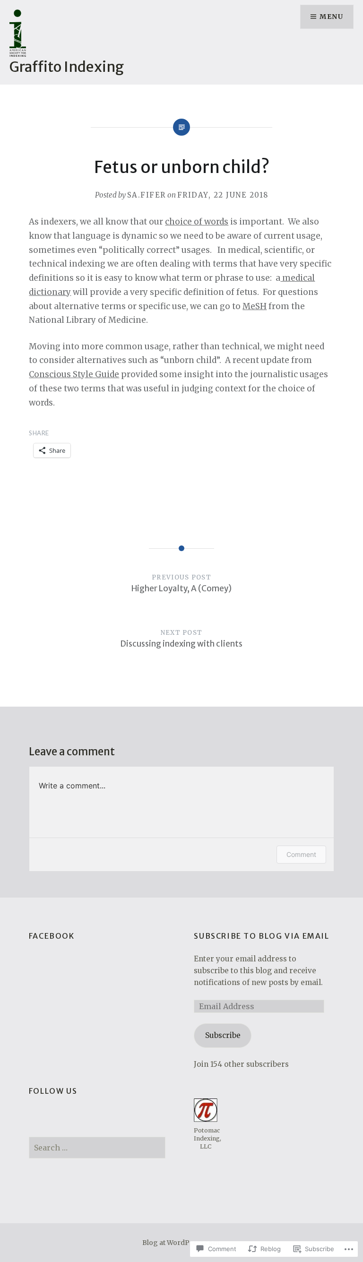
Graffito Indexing (66, 67)
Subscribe (223, 1035)
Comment (301, 854)
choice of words (196, 221)
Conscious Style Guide (74, 374)
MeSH (254, 306)
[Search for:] (97, 1147)
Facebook (52, 936)
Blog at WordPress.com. (181, 1242)
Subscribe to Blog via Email (261, 936)
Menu (331, 16)
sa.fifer (146, 194)
